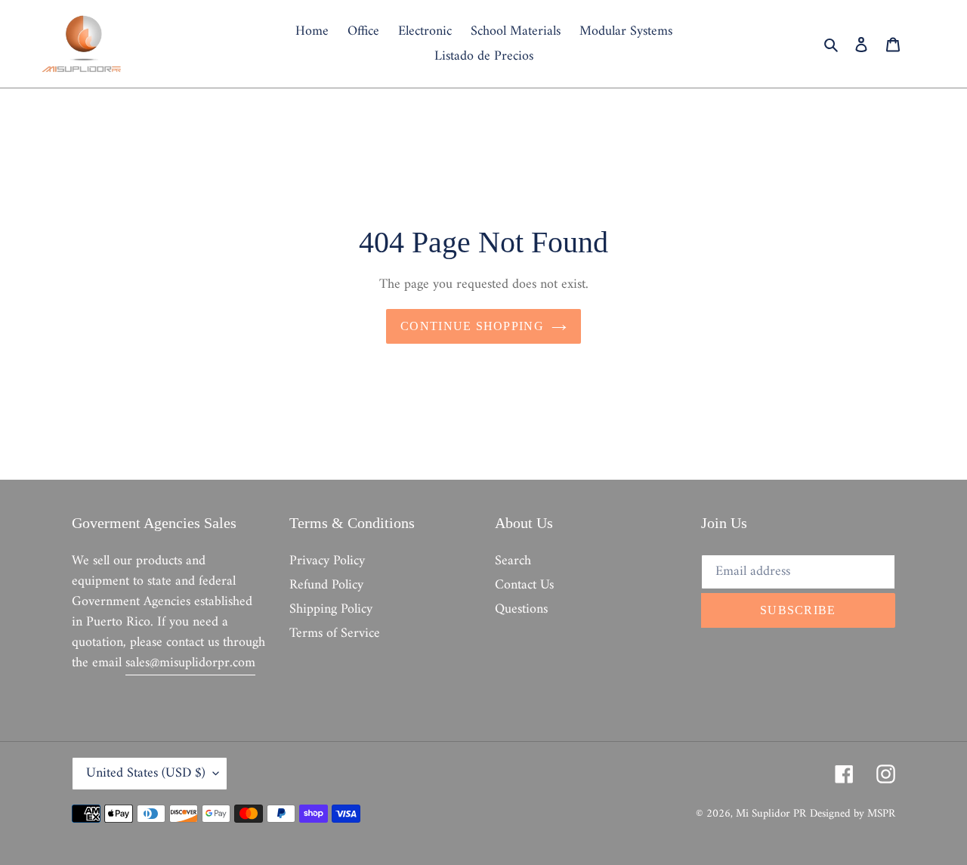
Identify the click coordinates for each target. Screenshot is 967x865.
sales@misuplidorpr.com (190, 663)
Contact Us (524, 585)
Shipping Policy (330, 609)
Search (513, 561)
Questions (521, 609)
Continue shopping (472, 326)
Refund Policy (326, 585)
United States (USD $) (145, 773)
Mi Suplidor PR (771, 814)
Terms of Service (334, 633)
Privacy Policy (327, 561)
